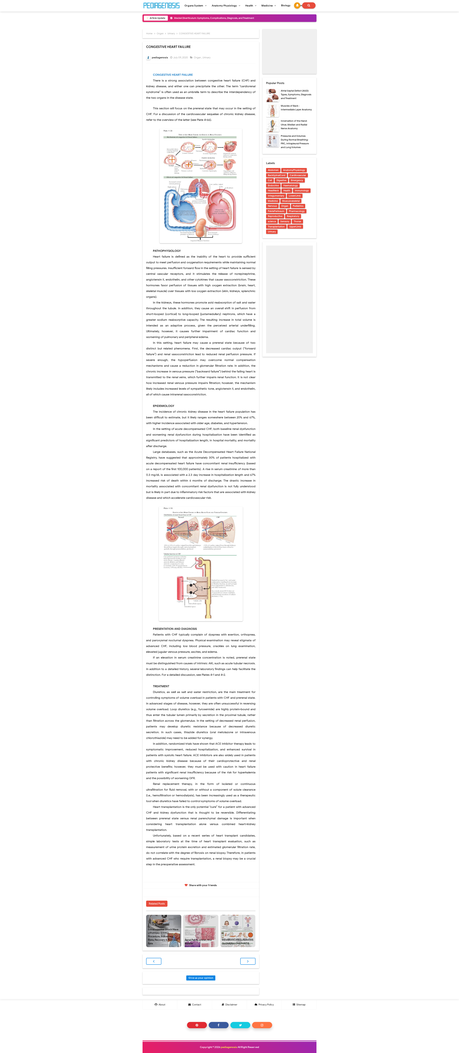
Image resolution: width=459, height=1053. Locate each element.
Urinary (207, 57)
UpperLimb (295, 226)
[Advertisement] (289, 51)
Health (286, 190)
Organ (198, 57)
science (272, 221)
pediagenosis (229, 1047)
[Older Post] (247, 961)
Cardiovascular (298, 175)
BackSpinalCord (276, 175)
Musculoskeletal (291, 200)
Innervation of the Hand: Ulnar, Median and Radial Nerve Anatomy (294, 124)
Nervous (272, 205)
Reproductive (275, 216)
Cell (270, 180)
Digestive (281, 180)
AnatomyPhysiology (294, 170)
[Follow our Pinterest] (197, 1025)
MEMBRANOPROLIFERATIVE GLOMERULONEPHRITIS (238, 941)
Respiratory (293, 216)
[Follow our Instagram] (262, 1025)
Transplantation (276, 226)
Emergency (297, 180)
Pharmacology (297, 211)
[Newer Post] (153, 961)
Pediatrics (298, 205)
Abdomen (273, 170)
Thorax (297, 221)
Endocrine (273, 185)
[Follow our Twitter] (240, 1025)
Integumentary (276, 195)
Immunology (302, 190)
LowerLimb (295, 195)
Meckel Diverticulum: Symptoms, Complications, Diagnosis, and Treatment (214, 18)
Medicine (273, 200)
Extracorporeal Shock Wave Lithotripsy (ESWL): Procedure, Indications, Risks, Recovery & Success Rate (163, 936)
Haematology (290, 185)
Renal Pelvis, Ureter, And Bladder (198, 941)
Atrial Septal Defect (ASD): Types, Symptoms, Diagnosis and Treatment (296, 94)
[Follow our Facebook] (219, 1025)
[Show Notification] (297, 5)
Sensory (284, 221)
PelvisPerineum (276, 211)
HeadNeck (273, 190)
